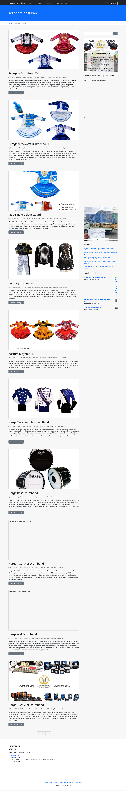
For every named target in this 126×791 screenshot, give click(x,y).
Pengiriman (48, 3)
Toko (34, 3)
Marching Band (57, 77)
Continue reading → (16, 93)
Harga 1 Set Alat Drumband (26, 563)
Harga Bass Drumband (23, 493)
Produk (39, 3)
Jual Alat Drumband (46, 77)
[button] (43, 3)
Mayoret (64, 77)
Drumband (37, 77)
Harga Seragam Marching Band (28, 422)
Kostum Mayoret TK (21, 354)
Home (12, 23)
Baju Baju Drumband (21, 283)
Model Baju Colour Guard (24, 214)
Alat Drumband (28, 77)
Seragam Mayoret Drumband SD (29, 144)
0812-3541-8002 (15, 756)
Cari (85, 30)
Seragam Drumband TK (23, 73)
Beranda (29, 3)
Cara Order (56, 3)
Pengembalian (65, 3)
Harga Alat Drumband (22, 634)
